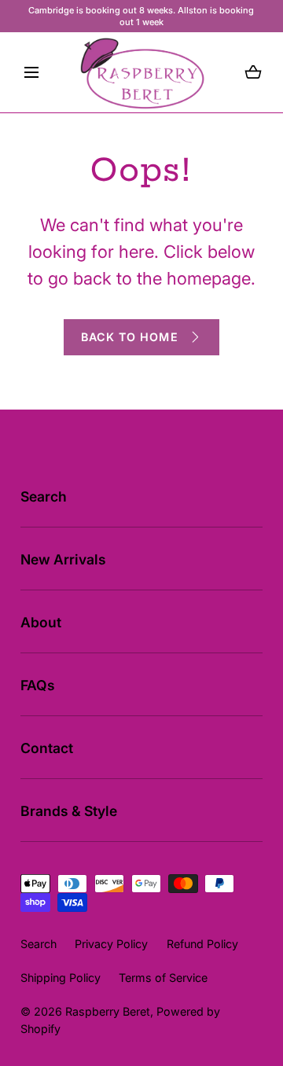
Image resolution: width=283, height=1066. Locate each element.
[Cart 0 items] (253, 72)
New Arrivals (63, 559)
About (40, 622)
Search (43, 496)
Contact (46, 748)
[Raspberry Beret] (142, 72)
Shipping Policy (60, 977)
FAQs (37, 685)
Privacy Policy (111, 943)
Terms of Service (163, 977)
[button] (31, 72)
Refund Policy (202, 943)
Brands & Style (68, 811)
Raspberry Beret (107, 1011)
